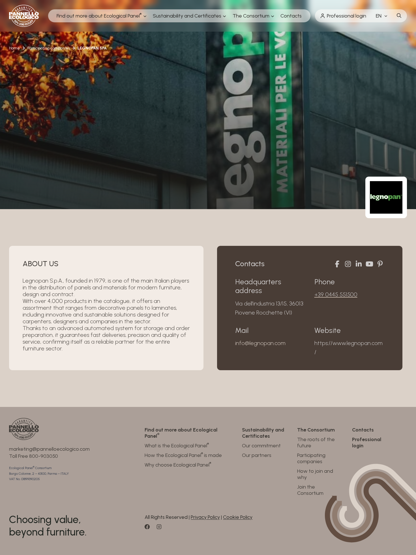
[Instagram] (348, 263)
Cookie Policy (237, 517)
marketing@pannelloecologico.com (49, 449)
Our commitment (261, 446)
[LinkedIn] (358, 263)
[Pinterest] (380, 263)
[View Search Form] (399, 16)
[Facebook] (337, 263)
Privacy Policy (205, 517)
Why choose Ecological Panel (178, 465)
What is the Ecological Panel (177, 446)
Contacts (291, 16)
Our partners (256, 455)
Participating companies (311, 458)
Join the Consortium (310, 490)
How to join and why (315, 474)
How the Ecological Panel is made (183, 455)
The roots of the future (316, 442)
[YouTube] (369, 263)
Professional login (346, 16)
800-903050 (43, 456)
